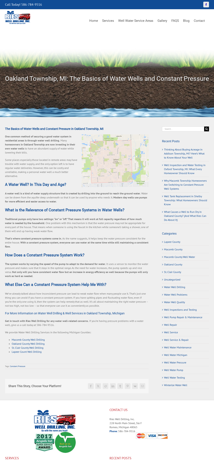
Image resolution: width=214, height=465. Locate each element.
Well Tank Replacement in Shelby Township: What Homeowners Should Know (185, 200)
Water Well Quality (174, 302)
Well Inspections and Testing (180, 309)
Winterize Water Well (175, 385)
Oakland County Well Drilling (28, 343)
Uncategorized (172, 279)
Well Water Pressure (175, 362)
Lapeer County (172, 241)
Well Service (171, 332)
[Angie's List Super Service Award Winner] (44, 434)
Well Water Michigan (175, 355)
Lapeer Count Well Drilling (27, 351)
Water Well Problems (175, 294)
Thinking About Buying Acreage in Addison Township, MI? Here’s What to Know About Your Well (184, 153)
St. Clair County (172, 272)
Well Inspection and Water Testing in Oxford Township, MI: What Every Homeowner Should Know (184, 169)
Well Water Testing (174, 377)
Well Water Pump (173, 370)
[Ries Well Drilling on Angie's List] (65, 434)
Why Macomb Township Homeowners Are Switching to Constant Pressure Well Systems (185, 184)
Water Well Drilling (174, 287)
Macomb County (173, 249)
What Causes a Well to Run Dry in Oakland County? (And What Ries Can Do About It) (185, 216)
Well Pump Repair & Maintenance (183, 317)
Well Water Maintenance (177, 347)
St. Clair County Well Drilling (27, 347)
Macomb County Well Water (179, 257)
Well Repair (170, 324)
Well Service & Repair (176, 340)
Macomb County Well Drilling (28, 339)
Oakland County (173, 264)
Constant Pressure (17, 366)
